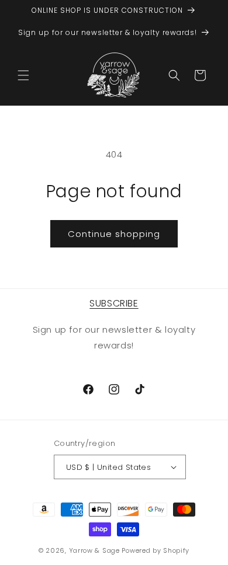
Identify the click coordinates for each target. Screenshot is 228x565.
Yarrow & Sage (94, 550)
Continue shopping (114, 234)
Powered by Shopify (155, 550)
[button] (23, 75)
